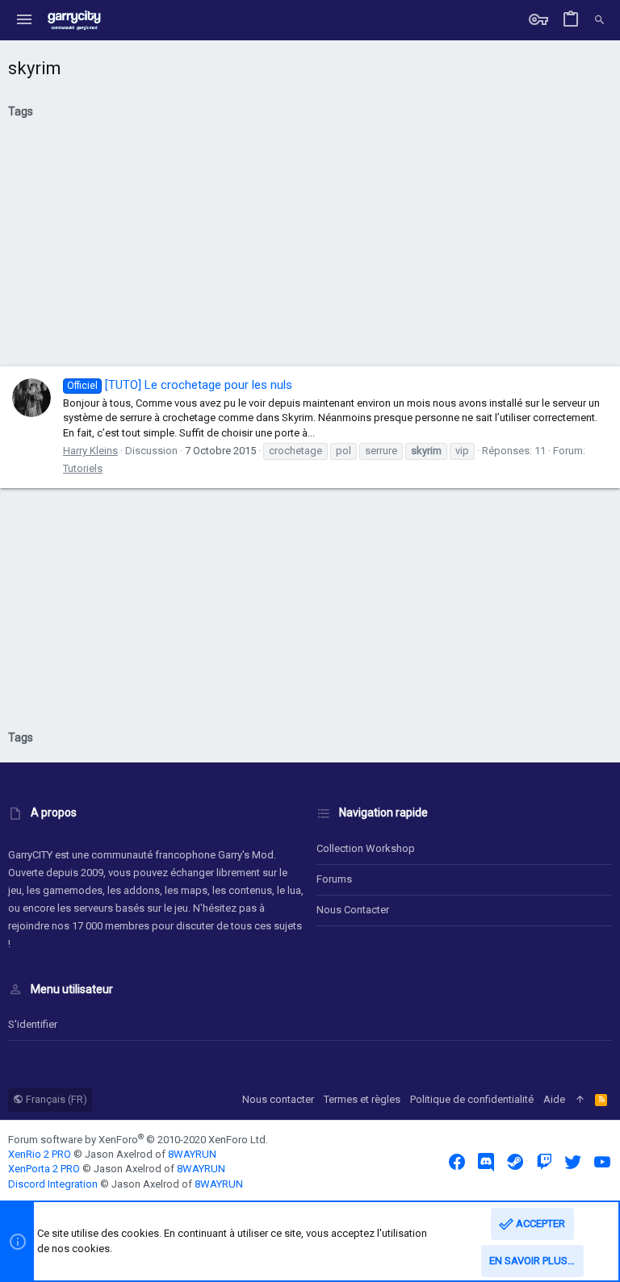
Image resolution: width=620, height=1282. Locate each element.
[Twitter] (573, 1162)
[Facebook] (457, 1162)
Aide (554, 1099)
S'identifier (32, 1024)
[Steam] (515, 1162)
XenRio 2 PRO (39, 1154)
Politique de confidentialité (472, 1099)
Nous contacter (352, 910)
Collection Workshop (365, 848)
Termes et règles (362, 1099)
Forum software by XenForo (138, 1140)
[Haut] (580, 1100)
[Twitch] (544, 1162)
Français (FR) (55, 1099)
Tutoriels (83, 468)
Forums (334, 879)
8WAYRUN (192, 1154)
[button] (24, 20)
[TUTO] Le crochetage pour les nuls (179, 385)
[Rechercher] (599, 20)
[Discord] (486, 1162)
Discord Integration (53, 1184)
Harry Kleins (90, 451)
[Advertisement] (310, 248)
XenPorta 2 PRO (44, 1169)
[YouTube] (602, 1162)
